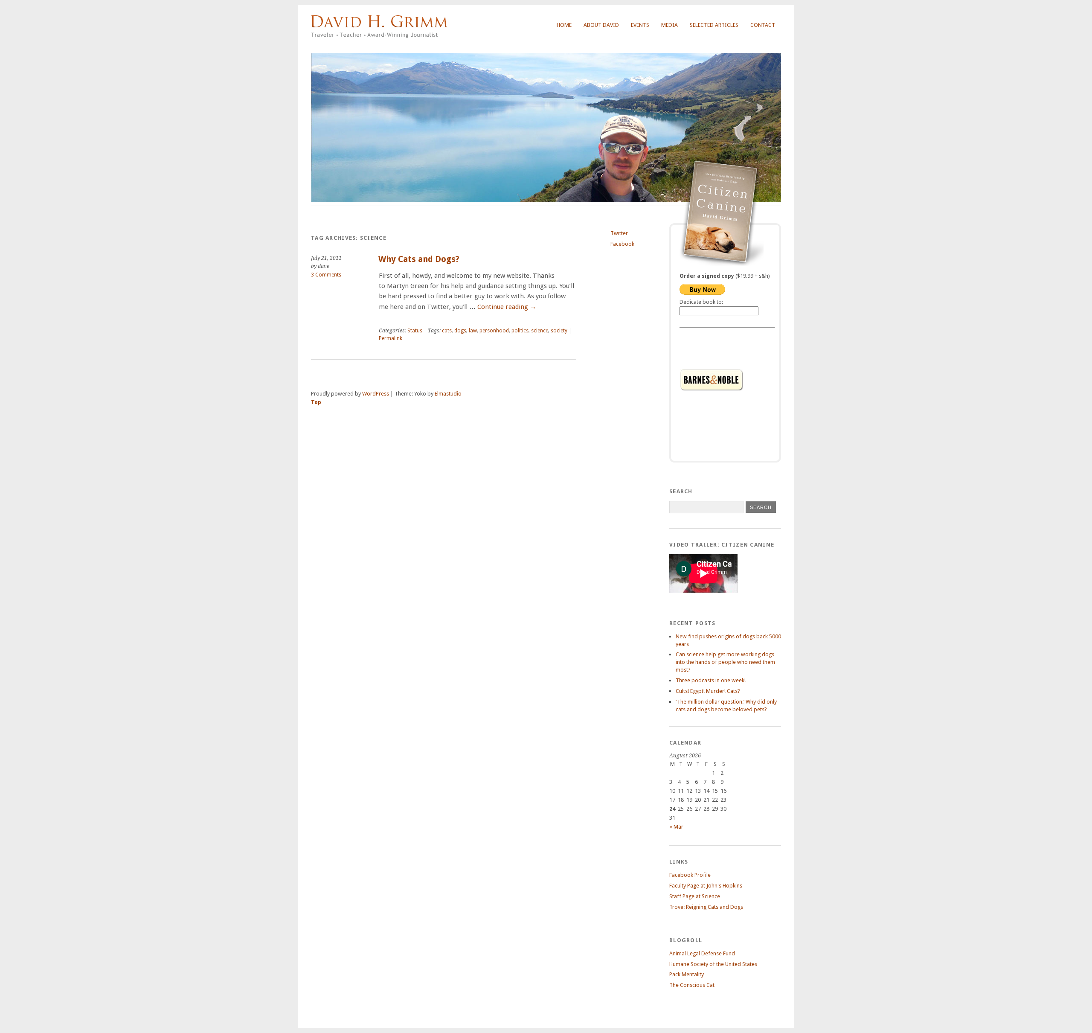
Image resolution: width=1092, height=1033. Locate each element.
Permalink (390, 338)
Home (564, 25)
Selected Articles (714, 25)
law (473, 331)
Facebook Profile (690, 875)
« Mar (676, 826)
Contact (762, 25)
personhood (494, 331)
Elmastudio (448, 393)
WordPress (375, 393)
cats (447, 331)
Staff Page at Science (694, 896)
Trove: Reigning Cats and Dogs (706, 907)
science (539, 331)
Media (669, 25)
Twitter (619, 233)
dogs (460, 331)
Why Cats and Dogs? (418, 259)
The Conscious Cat (691, 985)
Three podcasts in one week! (711, 680)
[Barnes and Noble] (727, 380)
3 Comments (326, 275)
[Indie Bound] (727, 409)
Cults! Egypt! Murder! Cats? (708, 691)
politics (520, 331)
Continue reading (506, 307)
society (559, 331)
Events (640, 25)
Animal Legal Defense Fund (702, 953)
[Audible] (727, 438)
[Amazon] (727, 351)
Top (316, 402)
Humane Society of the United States (713, 964)
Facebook (622, 244)
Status (414, 331)
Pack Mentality (686, 974)
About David (601, 25)
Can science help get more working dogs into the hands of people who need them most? (725, 662)
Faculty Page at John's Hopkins (705, 885)
